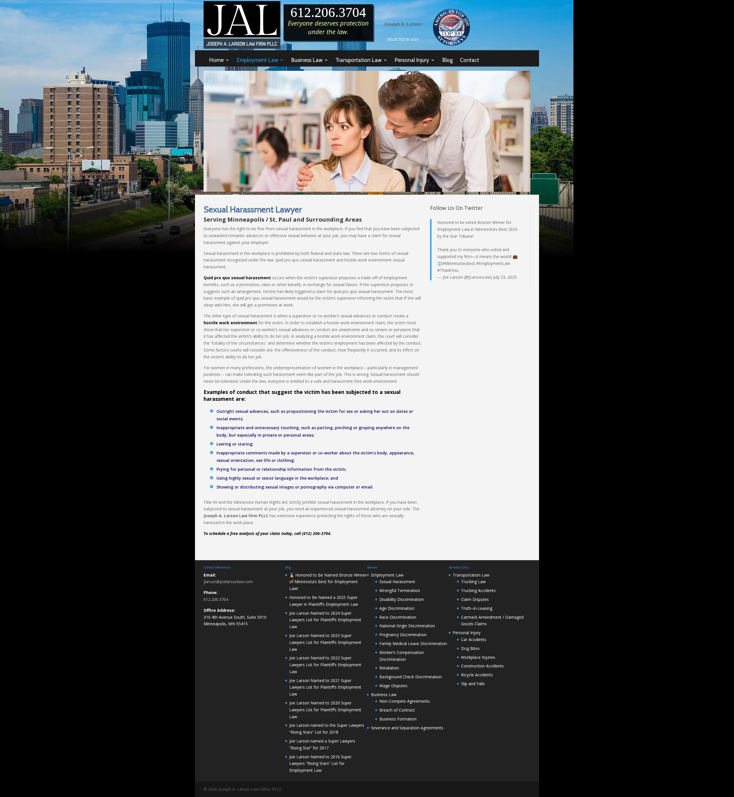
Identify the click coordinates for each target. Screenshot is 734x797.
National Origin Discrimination (407, 625)
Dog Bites (470, 648)
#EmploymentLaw (493, 263)
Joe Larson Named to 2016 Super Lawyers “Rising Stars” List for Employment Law (320, 763)
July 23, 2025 (505, 277)
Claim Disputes (475, 599)
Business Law (307, 60)
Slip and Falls (473, 683)
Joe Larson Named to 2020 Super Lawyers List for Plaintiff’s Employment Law (325, 709)
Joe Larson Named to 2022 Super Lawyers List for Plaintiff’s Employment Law (325, 664)
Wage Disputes (393, 685)
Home (216, 60)
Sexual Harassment (397, 581)
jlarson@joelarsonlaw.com (228, 581)
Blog (447, 60)
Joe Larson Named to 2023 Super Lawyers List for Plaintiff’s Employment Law (325, 642)
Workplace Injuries (478, 657)
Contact (469, 60)
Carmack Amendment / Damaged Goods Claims (492, 620)
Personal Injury (412, 60)
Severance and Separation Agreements (407, 727)
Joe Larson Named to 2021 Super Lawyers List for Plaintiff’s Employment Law (325, 687)
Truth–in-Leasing (476, 608)
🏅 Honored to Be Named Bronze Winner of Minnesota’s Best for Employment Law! (328, 581)
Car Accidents (473, 639)
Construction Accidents (482, 666)
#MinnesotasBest (458, 263)
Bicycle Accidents (477, 674)
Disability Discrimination (401, 599)
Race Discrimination (397, 617)
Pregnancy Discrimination (403, 634)
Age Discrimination (396, 608)
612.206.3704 (216, 599)
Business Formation (398, 719)
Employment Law (257, 60)
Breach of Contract (397, 710)
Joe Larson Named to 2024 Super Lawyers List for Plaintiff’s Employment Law (325, 620)
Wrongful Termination (399, 590)
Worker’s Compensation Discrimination (401, 656)
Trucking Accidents (478, 590)
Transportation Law (358, 60)
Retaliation (389, 668)
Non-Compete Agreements (404, 701)
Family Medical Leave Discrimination (413, 643)
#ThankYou (447, 270)
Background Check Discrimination (410, 676)
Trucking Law (473, 581)
